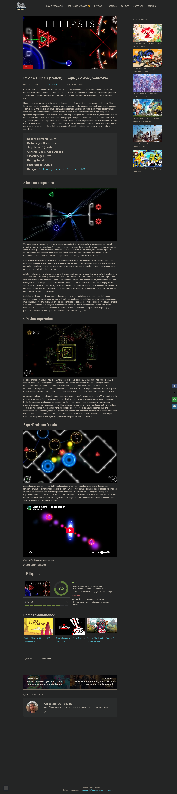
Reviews (72, 84)
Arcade (43, 659)
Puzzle (49, 659)
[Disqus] (70, 753)
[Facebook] (174, 386)
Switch (81, 84)
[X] (174, 392)
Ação (30, 659)
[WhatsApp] (174, 399)
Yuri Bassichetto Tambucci (55, 84)
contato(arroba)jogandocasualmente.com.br (97, 790)
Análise (36, 659)
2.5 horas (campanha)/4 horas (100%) (62, 169)
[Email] (174, 406)
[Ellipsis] (37, 588)
